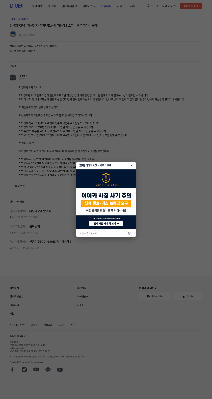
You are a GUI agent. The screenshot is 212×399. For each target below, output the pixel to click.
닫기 (130, 233)
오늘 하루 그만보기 (88, 233)
